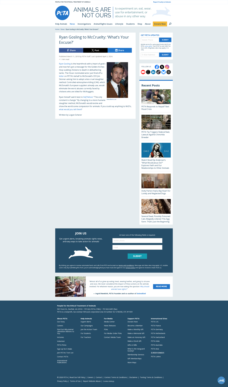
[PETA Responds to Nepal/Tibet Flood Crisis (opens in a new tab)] (156, 100)
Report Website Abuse (92, 381)
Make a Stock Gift (134, 341)
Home (57, 29)
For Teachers (86, 337)
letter (61, 76)
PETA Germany (157, 329)
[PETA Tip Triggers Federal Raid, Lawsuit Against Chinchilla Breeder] (156, 127)
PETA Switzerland (158, 337)
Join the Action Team (89, 329)
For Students (86, 333)
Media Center (109, 322)
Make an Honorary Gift (136, 337)
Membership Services (136, 354)
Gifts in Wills (132, 345)
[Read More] (114, 286)
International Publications (62, 361)
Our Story (61, 322)
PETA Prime (61, 345)
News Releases (110, 325)
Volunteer (61, 341)
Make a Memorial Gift (136, 333)
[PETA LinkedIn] (153, 72)
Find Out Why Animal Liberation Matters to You (65, 331)
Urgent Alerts (86, 322)
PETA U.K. (155, 322)
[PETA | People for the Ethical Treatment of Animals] (62, 13)
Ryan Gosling (65, 63)
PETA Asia (155, 349)
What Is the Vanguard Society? (136, 350)
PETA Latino (156, 356)
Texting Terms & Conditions (151, 377)
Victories (60, 337)
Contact (99, 377)
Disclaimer (133, 377)
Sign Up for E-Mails (64, 349)
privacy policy (130, 268)
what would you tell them (70, 109)
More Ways (132, 362)
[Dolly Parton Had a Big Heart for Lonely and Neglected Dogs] (156, 185)
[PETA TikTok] (158, 72)
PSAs (106, 329)
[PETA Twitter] (162, 67)
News (62, 29)
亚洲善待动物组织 (157, 353)
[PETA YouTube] (143, 72)
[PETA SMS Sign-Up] (148, 72)
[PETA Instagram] (167, 67)
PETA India (155, 341)
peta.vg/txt (148, 46)
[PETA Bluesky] (163, 72)
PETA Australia (156, 345)
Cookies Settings (108, 381)
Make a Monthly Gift (135, 329)
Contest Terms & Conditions (115, 377)
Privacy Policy (62, 381)
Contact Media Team (112, 337)
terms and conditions (126, 265)
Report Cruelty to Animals (162, 2)
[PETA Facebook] (157, 67)
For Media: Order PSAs (113, 333)
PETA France (156, 325)
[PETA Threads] (168, 72)
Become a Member (135, 325)
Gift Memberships (135, 358)
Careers (60, 325)
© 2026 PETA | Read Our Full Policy (71, 377)
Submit (165, 40)
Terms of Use (75, 381)
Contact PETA (62, 356)
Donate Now (133, 322)
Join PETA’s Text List (65, 353)
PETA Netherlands (158, 333)
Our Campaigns (87, 325)
